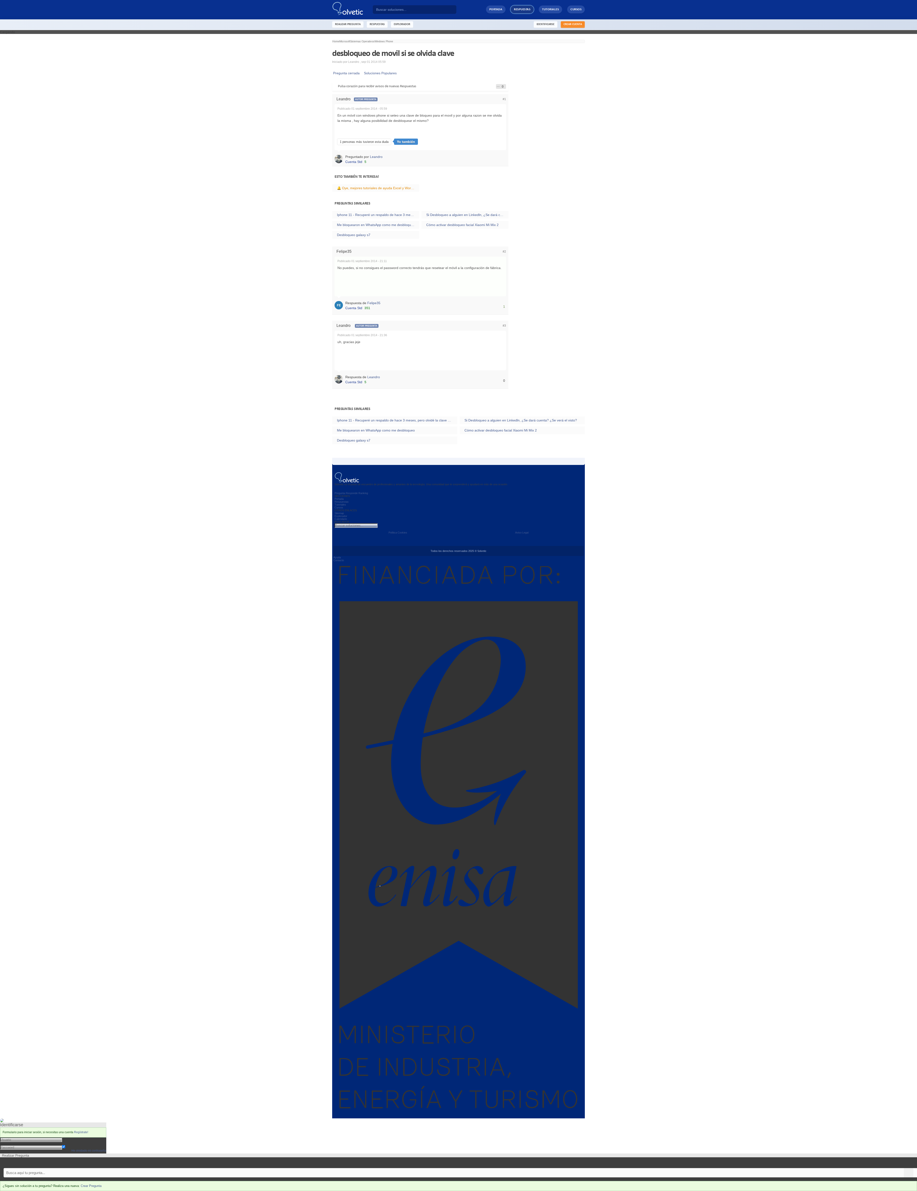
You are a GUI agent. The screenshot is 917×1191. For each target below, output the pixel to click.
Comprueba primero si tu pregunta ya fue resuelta (38, 1162)
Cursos (575, 9)
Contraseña (71, 1143)
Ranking (363, 493)
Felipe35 (373, 303)
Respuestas (522, 9)
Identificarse (545, 24)
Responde (352, 493)
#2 (504, 251)
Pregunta (340, 493)
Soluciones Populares (379, 73)
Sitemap (339, 513)
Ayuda (337, 557)
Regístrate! (81, 1132)
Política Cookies (398, 532)
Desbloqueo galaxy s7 (353, 235)
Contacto (338, 560)
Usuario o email (74, 1139)
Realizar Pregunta (348, 24)
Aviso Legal (521, 532)
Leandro (376, 157)
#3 (504, 325)
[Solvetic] (352, 9)
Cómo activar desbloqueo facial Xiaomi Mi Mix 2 (462, 225)
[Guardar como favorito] (498, 86)
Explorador (341, 516)
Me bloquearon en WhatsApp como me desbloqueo (376, 225)
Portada (495, 9)
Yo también (406, 142)
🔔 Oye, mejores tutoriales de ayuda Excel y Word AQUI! (378, 188)
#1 (504, 99)
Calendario (341, 518)
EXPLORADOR (402, 24)
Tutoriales (550, 9)
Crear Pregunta (91, 1186)
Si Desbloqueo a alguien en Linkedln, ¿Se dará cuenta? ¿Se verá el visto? (467, 215)
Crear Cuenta (573, 24)
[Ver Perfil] (340, 159)
